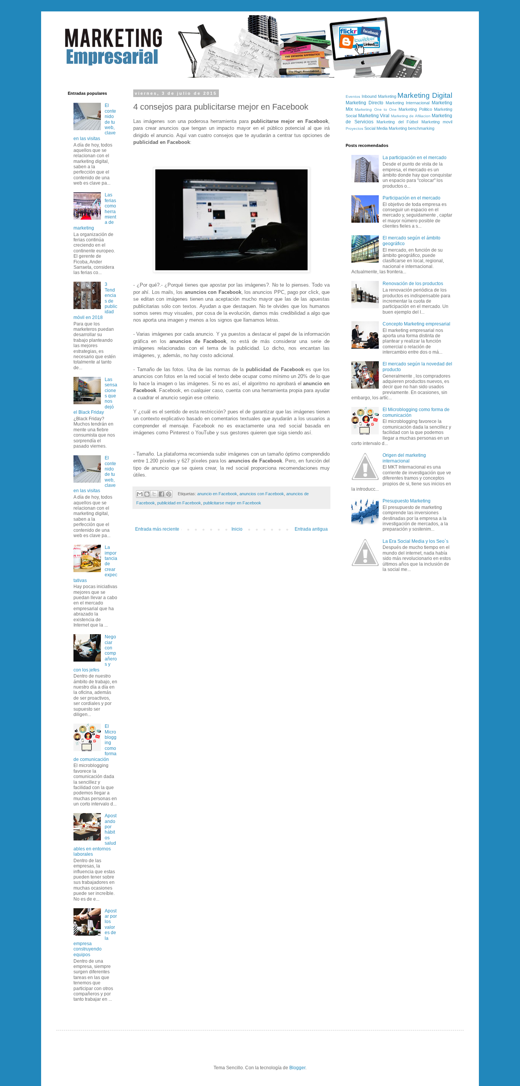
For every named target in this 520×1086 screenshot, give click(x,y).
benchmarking (421, 128)
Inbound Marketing (379, 96)
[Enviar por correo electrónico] (140, 494)
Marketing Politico (415, 109)
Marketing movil (437, 122)
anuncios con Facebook (261, 493)
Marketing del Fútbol (397, 122)
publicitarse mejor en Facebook (232, 503)
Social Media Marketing (385, 128)
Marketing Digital (424, 95)
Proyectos (354, 128)
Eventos (353, 96)
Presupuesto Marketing (407, 501)
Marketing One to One (376, 109)
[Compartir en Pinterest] (168, 494)
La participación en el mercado (415, 157)
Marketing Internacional (408, 102)
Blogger (297, 1067)
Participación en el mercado (411, 198)
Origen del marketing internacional (404, 458)
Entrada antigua (311, 529)
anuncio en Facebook (217, 493)
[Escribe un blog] (147, 494)
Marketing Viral (374, 115)
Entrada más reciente (157, 529)
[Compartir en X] (154, 494)
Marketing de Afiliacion (411, 116)
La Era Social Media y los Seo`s (415, 541)
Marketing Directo (364, 102)
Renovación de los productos (413, 283)
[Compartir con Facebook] (161, 494)
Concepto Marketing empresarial (416, 324)
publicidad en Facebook (179, 503)
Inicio (236, 529)
